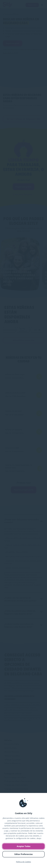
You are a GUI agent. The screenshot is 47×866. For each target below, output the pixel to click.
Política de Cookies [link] (23, 862)
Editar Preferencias (23, 854)
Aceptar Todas (23, 846)
